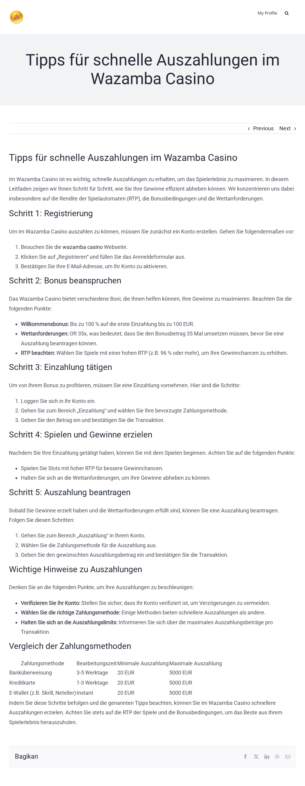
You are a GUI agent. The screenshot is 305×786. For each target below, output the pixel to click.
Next (285, 128)
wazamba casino (83, 247)
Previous (263, 128)
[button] (287, 12)
